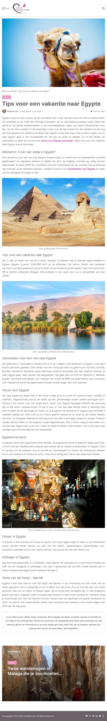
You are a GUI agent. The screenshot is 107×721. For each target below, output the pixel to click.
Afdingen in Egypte (9, 158)
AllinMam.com (13, 111)
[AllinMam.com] (21, 8)
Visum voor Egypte (9, 143)
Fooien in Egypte (8, 153)
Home (6, 91)
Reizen (14, 91)
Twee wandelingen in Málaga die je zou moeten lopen (33, 673)
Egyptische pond (8, 148)
